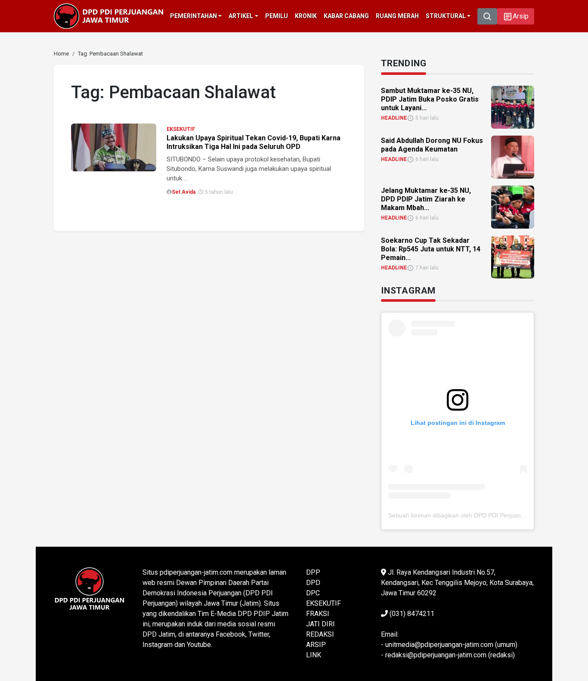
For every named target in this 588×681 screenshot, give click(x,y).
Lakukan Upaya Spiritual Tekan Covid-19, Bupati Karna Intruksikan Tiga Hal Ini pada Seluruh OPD (253, 142)
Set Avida (183, 192)
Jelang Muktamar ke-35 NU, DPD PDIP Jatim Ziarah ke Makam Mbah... (426, 199)
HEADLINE (394, 118)
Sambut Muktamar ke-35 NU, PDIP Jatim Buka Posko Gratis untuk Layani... (430, 99)
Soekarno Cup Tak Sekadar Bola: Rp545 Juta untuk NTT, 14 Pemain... (430, 249)
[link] (113, 147)
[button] (515, 16)
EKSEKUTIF (181, 129)
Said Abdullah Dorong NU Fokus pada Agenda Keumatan (432, 144)
